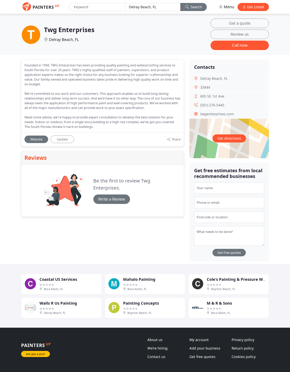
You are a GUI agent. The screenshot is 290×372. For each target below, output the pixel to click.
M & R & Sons (219, 303)
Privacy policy (243, 339)
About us (155, 339)
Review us (240, 34)
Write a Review (111, 199)
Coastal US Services (58, 279)
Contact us (156, 356)
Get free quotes (229, 252)
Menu (228, 6)
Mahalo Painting (139, 279)
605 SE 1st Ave (212, 96)
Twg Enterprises (69, 29)
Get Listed (255, 7)
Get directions (229, 138)
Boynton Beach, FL (223, 289)
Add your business (204, 348)
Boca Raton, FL (53, 289)
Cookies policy (244, 356)
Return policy (243, 348)
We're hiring (157, 348)
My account (199, 339)
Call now (240, 45)
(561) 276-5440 (212, 105)
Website (36, 139)
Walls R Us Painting (58, 303)
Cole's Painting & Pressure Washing (241, 279)
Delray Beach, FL (64, 39)
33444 (205, 87)
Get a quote (239, 23)
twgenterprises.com (217, 114)
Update (62, 139)
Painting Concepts (141, 303)
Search (196, 7)
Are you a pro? (35, 354)
